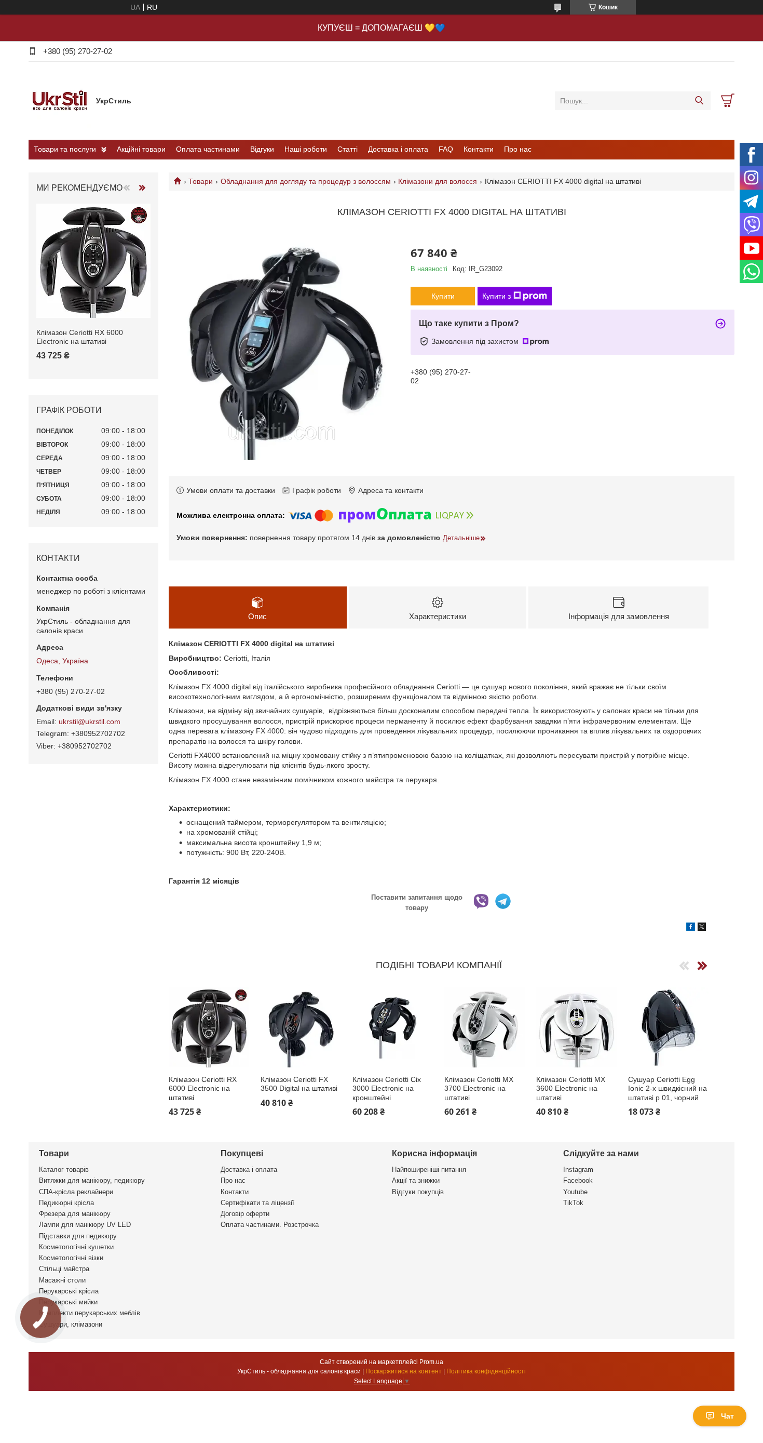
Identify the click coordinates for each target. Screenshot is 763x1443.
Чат (727, 1416)
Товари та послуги (65, 149)
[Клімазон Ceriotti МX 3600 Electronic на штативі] (576, 1027)
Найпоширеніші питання (429, 1169)
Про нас (518, 149)
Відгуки (262, 149)
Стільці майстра (64, 1269)
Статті (347, 149)
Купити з (496, 296)
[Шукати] (699, 100)
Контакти (479, 149)
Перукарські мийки (68, 1302)
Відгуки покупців (418, 1192)
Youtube (575, 1192)
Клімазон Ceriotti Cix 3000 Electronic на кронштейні (386, 1088)
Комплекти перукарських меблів (89, 1313)
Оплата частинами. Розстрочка (270, 1224)
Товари (200, 181)
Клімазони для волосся (437, 181)
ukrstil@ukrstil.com (89, 721)
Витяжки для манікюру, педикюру (92, 1180)
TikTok (573, 1203)
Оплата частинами (208, 149)
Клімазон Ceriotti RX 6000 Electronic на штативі (203, 1088)
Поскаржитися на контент (403, 1371)
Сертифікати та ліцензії (257, 1203)
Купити (443, 296)
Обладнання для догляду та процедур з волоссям (306, 181)
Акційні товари (141, 149)
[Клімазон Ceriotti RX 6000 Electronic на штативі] (209, 1027)
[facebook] (690, 928)
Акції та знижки (416, 1180)
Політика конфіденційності (486, 1371)
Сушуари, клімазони (70, 1324)
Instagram (578, 1169)
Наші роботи (305, 149)
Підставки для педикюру (78, 1236)
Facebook (578, 1180)
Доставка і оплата (398, 149)
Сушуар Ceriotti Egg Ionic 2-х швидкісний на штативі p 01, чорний (667, 1088)
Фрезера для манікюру (75, 1214)
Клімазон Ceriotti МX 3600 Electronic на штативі (570, 1088)
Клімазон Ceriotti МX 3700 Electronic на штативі (478, 1088)
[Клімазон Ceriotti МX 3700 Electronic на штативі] (484, 1027)
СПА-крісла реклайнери (76, 1192)
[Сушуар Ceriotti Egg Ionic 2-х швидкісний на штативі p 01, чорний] (668, 1027)
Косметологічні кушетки (76, 1247)
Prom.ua (431, 1362)
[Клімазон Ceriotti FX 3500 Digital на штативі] (301, 1027)
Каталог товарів (64, 1169)
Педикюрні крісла (66, 1203)
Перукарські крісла (69, 1291)
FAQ (446, 149)
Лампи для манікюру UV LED (85, 1224)
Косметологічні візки (71, 1258)
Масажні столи (62, 1280)
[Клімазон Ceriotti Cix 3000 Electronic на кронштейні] (392, 1027)
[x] (702, 928)
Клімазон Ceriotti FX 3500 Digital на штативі (299, 1084)
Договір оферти (245, 1214)
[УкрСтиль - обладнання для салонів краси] (60, 100)
